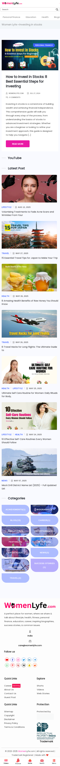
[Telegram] (35, 660)
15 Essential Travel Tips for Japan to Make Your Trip (30, 258)
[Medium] (24, 665)
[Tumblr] (7, 671)
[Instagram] (18, 660)
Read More (17, 143)
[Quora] (18, 665)
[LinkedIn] (29, 660)
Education (31, 17)
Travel (15, 578)
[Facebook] (12, 660)
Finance (18, 764)
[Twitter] (24, 660)
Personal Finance (11, 17)
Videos (6, 763)
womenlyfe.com (16, 93)
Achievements (16, 509)
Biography (44, 509)
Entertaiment (44, 531)
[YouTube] (7, 660)
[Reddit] (35, 665)
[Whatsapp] (7, 665)
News (44, 553)
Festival (15, 542)
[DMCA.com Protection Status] (45, 717)
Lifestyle (15, 553)
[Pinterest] (12, 665)
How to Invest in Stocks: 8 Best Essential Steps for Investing (26, 81)
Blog (15, 520)
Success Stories (44, 565)
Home (30, 763)
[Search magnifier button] (57, 9)
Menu (54, 763)
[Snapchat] (29, 665)
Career (44, 520)
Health (45, 17)
